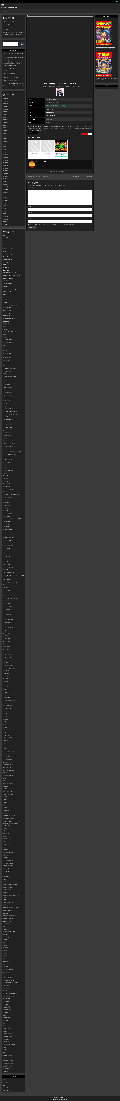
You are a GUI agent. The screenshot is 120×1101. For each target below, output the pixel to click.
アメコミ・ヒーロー (7, 390)
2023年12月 (5, 184)
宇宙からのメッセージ (8, 805)
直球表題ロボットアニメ (8, 956)
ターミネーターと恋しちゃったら (10, 582)
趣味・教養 (5, 1020)
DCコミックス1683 (7, 262)
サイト (29, 218)
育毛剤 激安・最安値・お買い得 (10, 980)
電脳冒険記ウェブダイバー (9, 1044)
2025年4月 (5, 141)
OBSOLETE (5, 294)
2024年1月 (5, 181)
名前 (29, 207)
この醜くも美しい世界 (8, 332)
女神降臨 (5, 799)
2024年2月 (5, 179)
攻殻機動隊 (5, 857)
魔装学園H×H (6, 1068)
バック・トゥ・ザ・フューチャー (10, 644)
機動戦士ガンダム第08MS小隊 (10, 915)
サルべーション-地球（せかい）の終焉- (12, 518)
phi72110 (44, 86)
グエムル (5, 473)
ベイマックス (6, 684)
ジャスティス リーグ (7, 543)
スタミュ (5, 553)
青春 (4, 1052)
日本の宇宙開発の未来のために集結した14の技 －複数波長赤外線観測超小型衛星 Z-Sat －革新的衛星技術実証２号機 (13, 63)
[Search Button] (117, 2)
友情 (4, 781)
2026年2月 (5, 114)
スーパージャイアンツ (8, 567)
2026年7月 (5, 101)
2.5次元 (4, 235)
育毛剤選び (5, 1004)
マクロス (5, 692)
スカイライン (6, 551)
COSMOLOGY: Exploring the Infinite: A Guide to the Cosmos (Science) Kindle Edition (105, 48)
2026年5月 (5, 106)
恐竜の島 (5, 836)
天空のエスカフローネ (8, 791)
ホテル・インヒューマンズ (9, 687)
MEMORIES (6, 281)
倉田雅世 (57, 106)
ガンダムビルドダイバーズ (9, 446)
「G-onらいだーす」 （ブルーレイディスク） (60, 83)
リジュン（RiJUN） (7, 738)
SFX (2, 5)
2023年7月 (5, 197)
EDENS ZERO (6, 270)
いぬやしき (5, 329)
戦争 (4, 847)
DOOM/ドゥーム (6, 264)
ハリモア (5, 630)
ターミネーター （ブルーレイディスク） (12, 27)
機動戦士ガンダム (7, 892)
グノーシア (5, 476)
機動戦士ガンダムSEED (8, 905)
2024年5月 (5, 171)
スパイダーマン (6, 564)
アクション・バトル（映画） (9, 368)
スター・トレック (7, 559)
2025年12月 (5, 120)
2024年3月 (5, 176)
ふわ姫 (4, 348)
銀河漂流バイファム (7, 1034)
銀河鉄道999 (6, 1042)
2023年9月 (5, 192)
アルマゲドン (6, 398)
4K (3, 243)
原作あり (5, 778)
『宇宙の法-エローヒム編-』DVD (10, 78)
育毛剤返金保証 (6, 1001)
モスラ (4, 724)
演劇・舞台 (5, 934)
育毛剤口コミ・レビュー (8, 991)
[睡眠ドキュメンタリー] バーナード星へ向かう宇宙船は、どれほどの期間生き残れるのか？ (13, 34)
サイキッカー (6, 500)
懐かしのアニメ (6, 844)
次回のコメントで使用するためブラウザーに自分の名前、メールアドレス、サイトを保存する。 (52, 224)
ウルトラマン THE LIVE (8, 419)
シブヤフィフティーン (8, 529)
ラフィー (5, 730)
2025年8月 (5, 130)
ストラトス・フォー (7, 561)
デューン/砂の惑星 (7, 603)
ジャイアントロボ (7, 540)
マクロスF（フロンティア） (9, 695)
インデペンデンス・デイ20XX (10, 411)
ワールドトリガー (7, 756)
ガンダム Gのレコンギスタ (9, 443)
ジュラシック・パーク (8, 545)
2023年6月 (5, 200)
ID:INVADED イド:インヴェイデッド (11, 275)
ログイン (5, 1082)
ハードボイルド (6, 636)
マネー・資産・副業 (7, 705)
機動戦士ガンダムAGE (8, 902)
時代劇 (4, 879)
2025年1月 (5, 149)
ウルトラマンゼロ (7, 425)
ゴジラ (4, 492)
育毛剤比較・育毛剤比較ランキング (11, 993)
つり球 (4, 337)
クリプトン (5, 468)
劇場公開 (5, 772)
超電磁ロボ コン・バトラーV (9, 1017)
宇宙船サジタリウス (7, 821)
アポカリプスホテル (7, 387)
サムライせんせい (7, 516)
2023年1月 (5, 213)
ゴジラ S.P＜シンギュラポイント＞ (11, 494)
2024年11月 (5, 154)
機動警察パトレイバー (8, 921)
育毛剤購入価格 (6, 999)
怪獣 (4, 831)
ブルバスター (6, 673)
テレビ (4, 595)
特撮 (4, 942)
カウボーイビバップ (7, 435)
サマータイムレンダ (7, 513)
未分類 (4, 882)
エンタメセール (6, 433)
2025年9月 (5, 128)
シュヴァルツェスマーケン (9, 537)
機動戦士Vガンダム (7, 887)
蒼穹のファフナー (7, 1009)
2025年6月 (5, 136)
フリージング (6, 670)
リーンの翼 (5, 740)
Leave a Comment (61, 86)
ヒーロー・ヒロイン (7, 657)
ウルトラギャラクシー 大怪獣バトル (11, 414)
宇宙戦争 (5, 807)
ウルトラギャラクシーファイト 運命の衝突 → (83, 176)
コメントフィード (7, 1087)
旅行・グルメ (6, 868)
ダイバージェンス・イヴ (8, 585)
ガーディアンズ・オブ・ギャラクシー (12, 454)
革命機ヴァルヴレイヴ (8, 1055)
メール (30, 212)
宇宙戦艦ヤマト (6, 810)
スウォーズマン (6, 548)
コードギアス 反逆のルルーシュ (10, 489)
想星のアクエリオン (7, 839)
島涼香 (47, 106)
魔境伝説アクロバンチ (8, 1063)
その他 (4, 334)
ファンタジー (6, 662)
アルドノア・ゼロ (7, 395)
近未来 (4, 1023)
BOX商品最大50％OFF (8, 259)
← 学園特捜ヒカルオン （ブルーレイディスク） (37, 176)
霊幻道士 (5, 1047)
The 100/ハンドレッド (8, 313)
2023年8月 (5, 195)
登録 (4, 1079)
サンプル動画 (6, 524)
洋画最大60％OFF (7, 929)
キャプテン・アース (7, 459)
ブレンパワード (6, 676)
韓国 (4, 1058)
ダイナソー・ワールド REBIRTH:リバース (13, 83)
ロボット (5, 748)
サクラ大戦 (5, 508)
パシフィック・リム (7, 649)
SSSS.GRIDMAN (7, 307)
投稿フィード (6, 1085)
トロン (4, 617)
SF (3, 299)
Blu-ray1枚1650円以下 (8, 254)
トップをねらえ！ (7, 609)
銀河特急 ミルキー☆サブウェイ (10, 1036)
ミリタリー (5, 716)
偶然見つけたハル (7, 767)
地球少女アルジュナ (7, 783)
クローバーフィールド (8, 470)
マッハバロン (6, 703)
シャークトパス (6, 532)
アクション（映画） (7, 371)
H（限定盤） (6, 29)
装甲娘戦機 (5, 1012)
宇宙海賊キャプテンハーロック (10, 815)
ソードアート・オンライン (9, 572)
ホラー (4, 689)
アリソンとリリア (7, 392)
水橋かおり (63, 106)
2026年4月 (5, 109)
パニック (5, 652)
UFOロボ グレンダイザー (9, 315)
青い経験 (5, 1050)
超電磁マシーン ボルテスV (9, 1015)
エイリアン (5, 430)
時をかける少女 (6, 876)
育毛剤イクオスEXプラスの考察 (10, 982)
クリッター (5, 465)
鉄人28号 (5, 1031)
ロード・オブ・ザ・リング (9, 751)
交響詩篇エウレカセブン (8, 762)
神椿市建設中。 (6, 961)
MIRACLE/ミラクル (7, 283)
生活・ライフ (6, 950)
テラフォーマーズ (7, 593)
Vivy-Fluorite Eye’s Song (9, 324)
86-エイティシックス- (8, 248)
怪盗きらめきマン (7, 833)
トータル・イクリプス (8, 619)
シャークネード (6, 535)
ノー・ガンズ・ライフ (8, 627)
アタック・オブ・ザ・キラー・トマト (12, 376)
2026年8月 (5, 98)
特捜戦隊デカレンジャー (8, 940)
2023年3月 (5, 208)
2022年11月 (5, 219)
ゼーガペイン (6, 569)
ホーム (4, 1)
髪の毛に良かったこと (8, 1060)
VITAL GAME (6, 321)
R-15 (4, 297)
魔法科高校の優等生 (7, 1066)
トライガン (5, 611)
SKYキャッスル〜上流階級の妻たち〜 (12, 305)
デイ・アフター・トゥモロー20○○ (11, 598)
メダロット (5, 721)
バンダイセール (6, 646)
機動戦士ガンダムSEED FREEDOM (11, 907)
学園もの (5, 802)
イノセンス (5, 406)
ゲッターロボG (6, 486)
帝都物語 (5, 828)
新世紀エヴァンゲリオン (8, 860)
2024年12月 (5, 152)
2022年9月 (5, 224)
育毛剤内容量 (6, 985)
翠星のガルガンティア (8, 969)
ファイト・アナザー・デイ (9, 68)
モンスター (5, 727)
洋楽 (4, 926)
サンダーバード (6, 521)
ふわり (4, 345)
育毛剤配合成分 (6, 1007)
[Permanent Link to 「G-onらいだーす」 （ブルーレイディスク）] (60, 48)
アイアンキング (6, 357)
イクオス (5, 403)
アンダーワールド (7, 400)
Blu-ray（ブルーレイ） (8, 256)
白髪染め (5, 953)
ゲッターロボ (6, 481)
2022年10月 (5, 222)
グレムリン (5, 478)
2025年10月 (5, 125)
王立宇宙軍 (5, 948)
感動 (4, 841)
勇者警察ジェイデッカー (8, 775)
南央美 (52, 106)
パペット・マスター (7, 654)
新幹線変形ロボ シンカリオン (10, 863)
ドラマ (4, 625)
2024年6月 (5, 168)
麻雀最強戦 (5, 1071)
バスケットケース (7, 638)
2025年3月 (5, 144)
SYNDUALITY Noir (7, 310)
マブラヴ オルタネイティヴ (9, 708)
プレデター (5, 681)
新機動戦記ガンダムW (8, 865)
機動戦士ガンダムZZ (7, 913)
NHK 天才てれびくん (8, 291)
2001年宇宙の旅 (6, 238)
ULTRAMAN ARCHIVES (9, 318)
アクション (5, 365)
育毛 (4, 974)
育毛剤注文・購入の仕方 (8, 996)
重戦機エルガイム (7, 1028)
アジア (4, 374)
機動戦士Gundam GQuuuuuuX (10, 884)
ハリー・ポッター (7, 633)
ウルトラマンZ (6, 422)
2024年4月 (5, 173)
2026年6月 (5, 103)
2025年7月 (5, 133)
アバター (5, 382)
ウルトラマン (6, 416)
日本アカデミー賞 (7, 871)
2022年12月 (5, 216)
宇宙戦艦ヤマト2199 (7, 813)
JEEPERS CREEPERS (8, 278)
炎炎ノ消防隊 (6, 937)
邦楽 (4, 1025)
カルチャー (5, 438)
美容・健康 (5, 966)
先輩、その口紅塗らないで (9, 770)
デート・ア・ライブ (7, 606)
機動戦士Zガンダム (7, 890)
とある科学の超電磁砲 (8, 340)
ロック (4, 746)
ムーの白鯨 (5, 719)
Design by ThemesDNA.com (60, 1099)
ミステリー (5, 711)
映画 (4, 873)
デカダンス (5, 601)
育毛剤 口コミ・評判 (7, 977)
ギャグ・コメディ (7, 462)
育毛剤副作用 (6, 988)
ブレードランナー (7, 679)
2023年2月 (5, 211)
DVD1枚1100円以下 (7, 267)
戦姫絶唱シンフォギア (8, 852)
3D (3, 240)
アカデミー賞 (6, 360)
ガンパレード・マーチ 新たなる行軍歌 (12, 451)
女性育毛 (5, 797)
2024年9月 (5, 160)
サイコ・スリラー (7, 502)
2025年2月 (5, 146)
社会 (4, 958)
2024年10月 (5, 157)
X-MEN (4, 326)
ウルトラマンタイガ (7, 427)
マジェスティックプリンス (9, 700)
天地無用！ (5, 789)
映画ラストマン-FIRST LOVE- (10, 80)
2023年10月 (5, 189)
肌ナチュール (6, 972)
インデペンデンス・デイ (8, 408)
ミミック (5, 713)
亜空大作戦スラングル (8, 759)
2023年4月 (5, 205)
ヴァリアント (6, 70)
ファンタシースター (7, 660)
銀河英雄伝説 (6, 1039)
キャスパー (5, 457)
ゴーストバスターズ (7, 497)
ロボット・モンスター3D (8, 21)
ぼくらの (5, 350)
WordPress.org (7, 1090)
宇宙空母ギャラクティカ (8, 818)
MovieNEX (5, 286)
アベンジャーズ (6, 384)
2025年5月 (5, 138)
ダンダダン (5, 587)
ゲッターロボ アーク (7, 484)
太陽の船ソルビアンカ (8, 794)
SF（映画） (5, 302)
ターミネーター (6, 24)
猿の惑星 (5, 945)
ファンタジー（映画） (8, 665)
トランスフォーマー (7, 614)
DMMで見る (32, 132)
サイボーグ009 (6, 505)
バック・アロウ (6, 641)
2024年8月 (5, 163)
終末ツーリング (6, 964)
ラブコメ (5, 732)
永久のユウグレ (6, 923)
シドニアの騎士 (6, 527)
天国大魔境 (5, 786)
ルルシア (5, 743)
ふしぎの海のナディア (8, 342)
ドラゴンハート (6, 622)
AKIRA (4, 251)
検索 (4, 41)
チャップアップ (6, 590)
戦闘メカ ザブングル (7, 855)
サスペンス (5, 510)
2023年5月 (5, 203)
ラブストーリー (6, 735)
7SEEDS (5, 246)
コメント (30, 188)
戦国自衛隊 (5, 849)
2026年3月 (5, 111)
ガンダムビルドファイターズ (9, 449)
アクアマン (5, 363)
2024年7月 (5, 165)
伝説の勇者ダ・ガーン (8, 764)
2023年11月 (5, 187)
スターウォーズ (6, 556)
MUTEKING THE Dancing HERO (11, 289)
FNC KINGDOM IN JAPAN (9, 272)
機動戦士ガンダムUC (8, 910)
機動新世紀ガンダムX (8, 918)
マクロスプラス (6, 697)
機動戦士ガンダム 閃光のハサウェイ (11, 895)
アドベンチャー (6, 379)
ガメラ (4, 441)
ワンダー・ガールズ (7, 754)
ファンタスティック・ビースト (10, 668)
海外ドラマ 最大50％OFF (9, 932)
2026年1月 (5, 117)
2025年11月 (5, 122)
